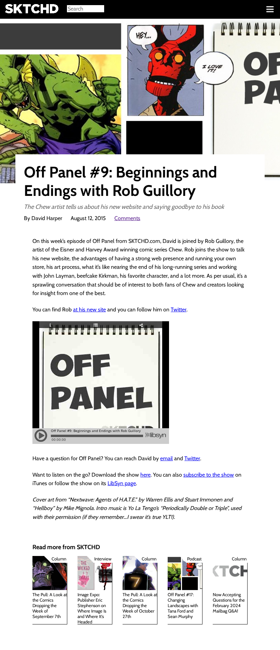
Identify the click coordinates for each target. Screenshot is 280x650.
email (166, 458)
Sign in (10, 9)
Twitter (178, 309)
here (145, 474)
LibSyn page (122, 483)
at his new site (89, 309)
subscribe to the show (208, 474)
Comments (127, 218)
